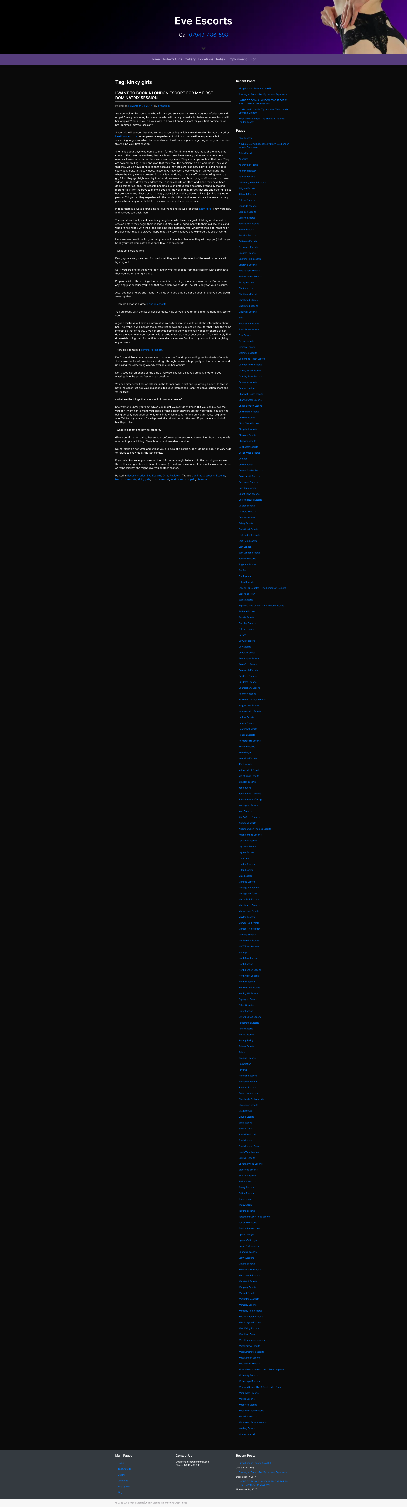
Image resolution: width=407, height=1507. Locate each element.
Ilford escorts (245, 764)
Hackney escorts (247, 693)
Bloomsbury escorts (249, 323)
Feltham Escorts (247, 611)
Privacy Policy (246, 1040)
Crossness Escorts (248, 482)
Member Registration (249, 928)
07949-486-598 (208, 35)
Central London (247, 388)
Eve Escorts (154, 475)
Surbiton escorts (247, 1181)
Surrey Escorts (246, 1187)
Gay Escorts (245, 646)
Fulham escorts (246, 629)
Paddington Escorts (249, 1022)
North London (246, 964)
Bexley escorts (246, 282)
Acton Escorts (246, 153)
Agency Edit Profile (248, 164)
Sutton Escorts (246, 1193)
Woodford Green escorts (251, 1410)
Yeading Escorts (247, 1428)
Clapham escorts (247, 441)
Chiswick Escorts (247, 435)
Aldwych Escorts (247, 194)
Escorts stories (136, 475)
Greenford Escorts (248, 664)
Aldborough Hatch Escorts (252, 182)
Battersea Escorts (248, 241)
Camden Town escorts (250, 364)
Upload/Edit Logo (248, 1240)
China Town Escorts (249, 423)
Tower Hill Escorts (248, 1222)
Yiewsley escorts (247, 1434)
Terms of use (245, 1199)
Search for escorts (248, 1093)
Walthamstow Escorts (250, 1269)
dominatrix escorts (203, 475)
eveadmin (164, 105)
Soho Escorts (245, 1122)
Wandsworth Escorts (249, 1275)
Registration (245, 1063)
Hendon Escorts (247, 734)
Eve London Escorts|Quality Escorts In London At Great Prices (155, 1502)
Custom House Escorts (250, 499)
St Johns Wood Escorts (250, 1163)
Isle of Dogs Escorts (249, 776)
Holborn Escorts (247, 746)
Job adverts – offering (250, 799)
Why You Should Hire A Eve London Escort (260, 1387)
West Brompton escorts (251, 1316)
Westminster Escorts (249, 1363)
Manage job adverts (249, 887)
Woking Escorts (247, 1398)
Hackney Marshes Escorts (252, 699)
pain (192, 479)
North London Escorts (250, 969)
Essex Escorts (246, 599)
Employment (237, 59)
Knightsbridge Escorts (250, 834)
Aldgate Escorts (247, 188)
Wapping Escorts (247, 1287)
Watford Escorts (247, 1293)
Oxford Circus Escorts (250, 1016)
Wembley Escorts (247, 1304)
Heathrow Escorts (248, 729)
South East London (248, 1134)
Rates (220, 59)
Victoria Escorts (247, 1263)
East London (245, 546)
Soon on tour (245, 1128)
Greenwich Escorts (248, 670)
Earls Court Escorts (248, 529)
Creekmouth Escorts (249, 476)
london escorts (180, 479)
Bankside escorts (247, 206)
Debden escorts (247, 517)
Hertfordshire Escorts (250, 740)
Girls (165, 475)
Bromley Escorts (247, 347)
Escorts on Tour (247, 593)
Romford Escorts (247, 1087)
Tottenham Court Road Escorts (254, 1216)
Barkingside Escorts (249, 223)
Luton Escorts (246, 870)
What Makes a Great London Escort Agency (261, 1369)
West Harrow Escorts (249, 1346)
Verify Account (246, 1257)
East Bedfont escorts (249, 535)
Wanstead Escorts (248, 1281)
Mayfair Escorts (247, 917)
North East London (248, 958)
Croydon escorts (247, 488)
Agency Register (247, 170)
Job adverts (245, 787)
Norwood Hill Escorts (249, 987)
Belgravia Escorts (248, 264)
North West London (249, 975)
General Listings (247, 652)
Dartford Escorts (247, 511)
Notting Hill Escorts (248, 993)
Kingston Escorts (247, 823)
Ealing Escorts (246, 523)
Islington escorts (247, 781)
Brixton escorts (246, 341)
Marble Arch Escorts (249, 905)
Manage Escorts (247, 881)
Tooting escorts (247, 1210)
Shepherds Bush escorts (251, 1099)
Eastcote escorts (247, 558)
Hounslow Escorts (248, 758)
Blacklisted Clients (248, 300)
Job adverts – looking (250, 793)
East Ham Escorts (248, 540)
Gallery (190, 59)
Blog (252, 59)
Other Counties (246, 1005)
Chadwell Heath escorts (251, 394)
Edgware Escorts (247, 564)
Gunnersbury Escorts (249, 687)
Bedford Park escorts (250, 258)
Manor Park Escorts (249, 899)
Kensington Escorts (248, 805)
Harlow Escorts (246, 717)
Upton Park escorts (249, 1246)
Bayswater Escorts (248, 247)
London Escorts (247, 864)
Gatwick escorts (247, 640)
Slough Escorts (246, 1116)
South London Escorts (250, 1146)
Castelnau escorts (248, 382)
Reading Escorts (247, 1058)
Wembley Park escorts (250, 1310)
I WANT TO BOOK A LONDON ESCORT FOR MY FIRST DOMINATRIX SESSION (263, 102)
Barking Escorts (247, 217)
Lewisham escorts (248, 840)
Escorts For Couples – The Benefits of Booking (262, 588)
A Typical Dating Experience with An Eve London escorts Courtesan (264, 145)
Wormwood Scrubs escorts (252, 1422)
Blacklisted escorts (248, 305)
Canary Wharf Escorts (250, 370)
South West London (249, 1152)
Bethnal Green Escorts (250, 276)
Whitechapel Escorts (249, 1381)
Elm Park (243, 570)
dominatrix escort (151, 349)
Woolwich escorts (248, 1416)
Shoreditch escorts (248, 1105)
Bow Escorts (245, 335)
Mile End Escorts (247, 934)
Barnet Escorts (246, 229)
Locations (206, 59)
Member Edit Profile (249, 922)
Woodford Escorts (248, 1404)
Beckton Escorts (247, 253)
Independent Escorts (249, 770)
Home (155, 59)
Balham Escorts (247, 200)
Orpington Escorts (248, 999)
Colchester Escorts (248, 446)
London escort (156, 304)
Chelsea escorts (247, 417)
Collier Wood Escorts (249, 452)
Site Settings (245, 1110)
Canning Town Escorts (250, 376)
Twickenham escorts (249, 1228)
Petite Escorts (246, 1028)
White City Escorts (248, 1375)
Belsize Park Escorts (249, 270)
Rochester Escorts (248, 1081)
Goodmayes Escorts (249, 658)
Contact (243, 458)
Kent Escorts (245, 811)
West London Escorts (249, 1357)
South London (246, 1140)
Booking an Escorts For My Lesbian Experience (263, 94)
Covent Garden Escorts (251, 470)
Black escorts (246, 288)
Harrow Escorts (246, 723)
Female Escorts (246, 617)
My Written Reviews (249, 946)
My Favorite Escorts (249, 940)
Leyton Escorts (246, 852)
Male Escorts (245, 875)
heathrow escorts (125, 479)
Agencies (243, 159)
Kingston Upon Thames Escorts (255, 828)
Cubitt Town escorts (249, 493)
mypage (243, 952)
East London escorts (249, 552)
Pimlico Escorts (246, 1034)
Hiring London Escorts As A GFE (255, 88)
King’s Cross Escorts (249, 817)
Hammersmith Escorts (250, 711)
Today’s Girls (172, 59)
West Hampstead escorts (252, 1340)
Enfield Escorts (246, 582)
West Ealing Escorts (249, 1328)
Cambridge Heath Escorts (252, 358)
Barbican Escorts (247, 211)
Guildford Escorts (247, 676)
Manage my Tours (248, 893)
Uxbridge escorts (248, 1252)
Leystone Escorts (247, 846)
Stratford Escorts (247, 1175)
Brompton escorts (248, 352)
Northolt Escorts (247, 981)
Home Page (245, 752)
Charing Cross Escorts (250, 399)
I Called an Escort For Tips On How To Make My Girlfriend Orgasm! (263, 111)
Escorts (220, 475)
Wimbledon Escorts (249, 1393)
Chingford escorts (248, 429)
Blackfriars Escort (248, 294)
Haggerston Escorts (249, 705)
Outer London (246, 1011)
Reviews (175, 475)
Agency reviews (247, 176)
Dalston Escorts (247, 505)
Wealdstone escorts (249, 1299)
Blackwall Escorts (248, 311)
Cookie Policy (246, 464)
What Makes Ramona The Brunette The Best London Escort (262, 120)
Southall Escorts (247, 1157)
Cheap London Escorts (250, 405)
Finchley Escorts (247, 623)
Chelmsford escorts (249, 411)
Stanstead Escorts (248, 1169)
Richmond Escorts (248, 1075)
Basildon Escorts (247, 235)
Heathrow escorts (126, 136)
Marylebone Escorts (249, 911)
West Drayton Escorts (250, 1322)
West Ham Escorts (248, 1334)
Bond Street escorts (249, 329)
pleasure (202, 479)
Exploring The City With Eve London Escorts (261, 605)
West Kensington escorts (251, 1351)
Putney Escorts (246, 1046)
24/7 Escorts (245, 138)
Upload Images (246, 1234)
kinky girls (205, 208)
